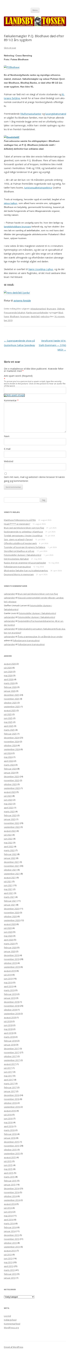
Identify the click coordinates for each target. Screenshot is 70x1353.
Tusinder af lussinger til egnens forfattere (24, 547)
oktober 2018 (10, 1009)
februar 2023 (10, 815)
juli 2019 (8, 974)
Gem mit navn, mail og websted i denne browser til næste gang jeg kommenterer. (34, 478)
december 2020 (11, 908)
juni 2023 (8, 799)
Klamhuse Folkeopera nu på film (20, 520)
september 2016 (12, 1106)
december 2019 (11, 955)
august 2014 (10, 1204)
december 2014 (11, 1188)
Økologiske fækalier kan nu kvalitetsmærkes (26, 570)
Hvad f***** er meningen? (17, 523)
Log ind (7, 1315)
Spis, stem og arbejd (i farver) (18, 539)
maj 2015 (8, 1169)
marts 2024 (9, 764)
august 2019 (10, 970)
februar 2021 (10, 900)
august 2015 (10, 1157)
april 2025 (8, 726)
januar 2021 (9, 904)
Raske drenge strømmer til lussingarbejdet (25, 562)
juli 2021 (8, 881)
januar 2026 (9, 691)
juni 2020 (8, 932)
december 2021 (11, 862)
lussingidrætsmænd (55, 113)
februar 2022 (10, 854)
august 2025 (10, 710)
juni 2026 (8, 671)
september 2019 (12, 966)
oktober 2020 (10, 916)
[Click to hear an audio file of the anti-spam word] (14, 394)
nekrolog (45, 316)
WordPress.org (11, 1327)
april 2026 (8, 679)
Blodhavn (14, 316)
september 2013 (12, 1246)
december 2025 (11, 694)
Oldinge (61, 308)
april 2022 (8, 846)
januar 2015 (9, 1184)
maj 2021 (8, 889)
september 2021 (12, 873)
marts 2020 (9, 943)
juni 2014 (8, 1211)
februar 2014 (10, 1227)
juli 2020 (8, 928)
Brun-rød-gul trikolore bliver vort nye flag (24, 527)
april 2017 (8, 1079)
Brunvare (51, 308)
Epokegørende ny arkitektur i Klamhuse (23, 531)
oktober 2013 (10, 1242)
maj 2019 (8, 982)
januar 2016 (9, 1137)
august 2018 (10, 1017)
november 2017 (11, 1052)
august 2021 (10, 877)
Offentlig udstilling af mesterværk (20, 543)
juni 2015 (8, 1165)
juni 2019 (8, 978)
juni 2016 (8, 1118)
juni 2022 (8, 838)
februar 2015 (10, 1180)
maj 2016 (8, 1122)
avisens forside (22, 300)
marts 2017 (9, 1083)
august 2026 (10, 663)
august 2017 (10, 1064)
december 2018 (11, 1001)
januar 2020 (9, 951)
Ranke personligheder (37, 312)
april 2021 (8, 893)
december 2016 (11, 1095)
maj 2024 (8, 757)
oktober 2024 (10, 745)
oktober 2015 (10, 1149)
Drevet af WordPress (13, 1347)
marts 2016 (9, 1130)
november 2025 (11, 698)
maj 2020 (8, 935)
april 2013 (8, 1266)
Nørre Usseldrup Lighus (40, 269)
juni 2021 (8, 885)
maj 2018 (8, 1029)
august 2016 (10, 1110)
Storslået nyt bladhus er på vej (19, 551)
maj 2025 (8, 722)
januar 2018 (9, 1044)
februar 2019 (10, 994)
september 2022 (12, 827)
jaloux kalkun (10, 203)
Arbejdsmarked (38, 308)
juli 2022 (8, 834)
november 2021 (11, 865)
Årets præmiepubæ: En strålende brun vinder (40, 636)
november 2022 (11, 823)
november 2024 (11, 741)
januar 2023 (9, 819)
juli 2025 (8, 714)
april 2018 (8, 1033)
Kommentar (11, 400)
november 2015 (11, 1145)
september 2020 (12, 920)
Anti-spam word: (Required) (18, 375)
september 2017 (12, 1060)
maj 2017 (8, 1075)
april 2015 (8, 1172)
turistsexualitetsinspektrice (38, 187)
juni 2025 (8, 718)
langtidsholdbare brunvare (17, 226)
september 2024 (12, 749)
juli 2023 (8, 795)
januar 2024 (9, 772)
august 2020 (10, 924)
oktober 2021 (10, 869)
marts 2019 (9, 990)
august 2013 (10, 1250)
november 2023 (11, 780)
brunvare (25, 316)
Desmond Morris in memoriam (19, 574)
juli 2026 (8, 667)
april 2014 (8, 1219)
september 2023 (12, 788)
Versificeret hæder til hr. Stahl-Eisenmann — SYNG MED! (52, 345)
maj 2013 (8, 1262)
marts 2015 (9, 1176)
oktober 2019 (10, 963)
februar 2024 (10, 768)
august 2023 (10, 792)
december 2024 (11, 737)
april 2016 (8, 1126)
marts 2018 (9, 1036)
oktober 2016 (10, 1103)
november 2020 (11, 912)
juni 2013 (8, 1258)
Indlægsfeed (10, 1319)
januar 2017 (9, 1091)
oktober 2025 (10, 702)
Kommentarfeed (12, 1323)
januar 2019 (9, 998)
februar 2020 (10, 947)
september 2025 (12, 706)
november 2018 (11, 1005)
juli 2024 (8, 753)
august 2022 (10, 830)
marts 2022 (9, 850)
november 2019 (11, 959)
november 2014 (11, 1192)
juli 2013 (8, 1254)
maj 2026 (8, 675)
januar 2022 (9, 858)
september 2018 (12, 1013)
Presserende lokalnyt (14, 312)
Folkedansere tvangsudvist (17, 566)
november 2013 (11, 1239)
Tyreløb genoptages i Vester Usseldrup (23, 535)
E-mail (7, 448)
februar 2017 (10, 1087)
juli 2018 (8, 1021)
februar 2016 (10, 1134)
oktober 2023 (10, 784)
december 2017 (11, 1048)
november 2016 (11, 1099)
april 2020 (8, 939)
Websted (8, 461)
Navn (6, 436)
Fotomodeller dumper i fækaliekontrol (22, 555)
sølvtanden (9, 593)
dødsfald (35, 316)
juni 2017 (8, 1071)
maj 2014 (8, 1215)
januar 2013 (9, 1277)
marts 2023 (9, 811)
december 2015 (11, 1141)
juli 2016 (8, 1114)
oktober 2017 (10, 1056)
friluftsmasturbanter (30, 113)
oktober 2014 (10, 1196)
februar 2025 (10, 733)
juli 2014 (8, 1207)
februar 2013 (10, 1274)
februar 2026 (10, 687)
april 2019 (8, 986)
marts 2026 (9, 683)
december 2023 (11, 776)
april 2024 (8, 760)
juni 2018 (8, 1025)
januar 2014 (9, 1231)
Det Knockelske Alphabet (16, 558)
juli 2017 (8, 1068)
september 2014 (12, 1200)
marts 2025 (9, 729)
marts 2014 (9, 1223)
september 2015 (12, 1153)
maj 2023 (8, 803)
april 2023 (8, 807)
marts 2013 (9, 1270)
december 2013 (11, 1235)
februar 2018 (10, 1040)
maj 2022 (8, 842)
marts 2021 (9, 897)
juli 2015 (8, 1161)
